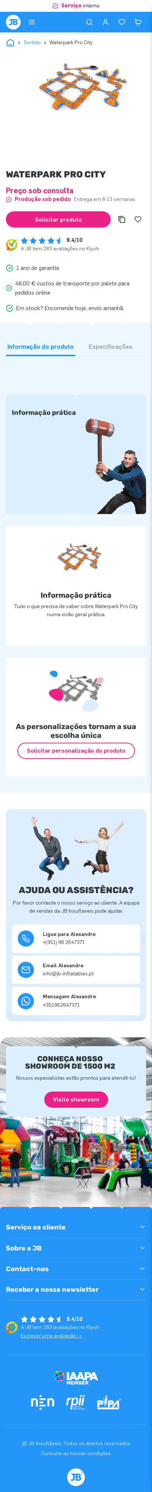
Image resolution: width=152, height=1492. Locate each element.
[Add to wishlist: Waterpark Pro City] (138, 219)
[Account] (105, 22)
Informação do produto (40, 346)
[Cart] (138, 22)
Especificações (110, 346)
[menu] (32, 22)
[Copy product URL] (122, 219)
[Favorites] (122, 22)
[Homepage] (13, 22)
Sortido (32, 42)
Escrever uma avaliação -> (51, 1336)
